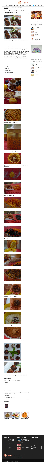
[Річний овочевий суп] (8, 415)
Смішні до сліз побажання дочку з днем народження (25, 444)
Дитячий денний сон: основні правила (38, 31)
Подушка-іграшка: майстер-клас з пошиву (23, 400)
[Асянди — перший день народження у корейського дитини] (32, 39)
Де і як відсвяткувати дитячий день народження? (38, 28)
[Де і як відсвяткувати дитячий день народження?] (32, 28)
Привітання (30, 5)
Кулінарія (23, 5)
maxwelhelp (5, 13)
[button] (41, 5)
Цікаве (7, 5)
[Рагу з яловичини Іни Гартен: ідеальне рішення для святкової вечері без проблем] (5, 444)
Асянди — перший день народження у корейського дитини (38, 39)
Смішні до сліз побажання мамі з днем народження (25, 448)
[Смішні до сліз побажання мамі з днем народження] (19, 448)
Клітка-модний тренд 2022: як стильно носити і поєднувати (9, 401)
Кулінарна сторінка (8, 7)
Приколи (27, 5)
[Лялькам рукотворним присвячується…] (36, 49)
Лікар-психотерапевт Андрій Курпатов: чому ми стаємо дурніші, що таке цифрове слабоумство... (25, 440)
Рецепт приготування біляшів (24, 418)
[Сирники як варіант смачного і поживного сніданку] (16, 415)
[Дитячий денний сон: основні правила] (32, 32)
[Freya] (23, 2)
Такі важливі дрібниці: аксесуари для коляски (38, 64)
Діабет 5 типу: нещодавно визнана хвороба (11, 447)
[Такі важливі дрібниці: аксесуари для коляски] (32, 64)
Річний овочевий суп (6, 418)
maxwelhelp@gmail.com (21, 457)
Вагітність (17, 5)
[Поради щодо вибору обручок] (32, 75)
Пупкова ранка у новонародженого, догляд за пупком (37, 35)
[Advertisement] (23, 428)
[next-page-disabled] (5, 420)
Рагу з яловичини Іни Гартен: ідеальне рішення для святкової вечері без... (11, 444)
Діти (20, 5)
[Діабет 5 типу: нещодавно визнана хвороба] (5, 448)
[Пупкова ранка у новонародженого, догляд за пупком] (32, 35)
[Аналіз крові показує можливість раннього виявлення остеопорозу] (5, 440)
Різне (39, 5)
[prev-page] (4, 420)
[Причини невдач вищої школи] (32, 71)
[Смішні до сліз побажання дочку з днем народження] (19, 445)
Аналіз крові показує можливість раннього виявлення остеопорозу (11, 440)
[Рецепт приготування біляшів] (25, 415)
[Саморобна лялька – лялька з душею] (36, 15)
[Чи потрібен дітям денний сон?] (32, 68)
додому (4, 7)
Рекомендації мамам (12, 5)
